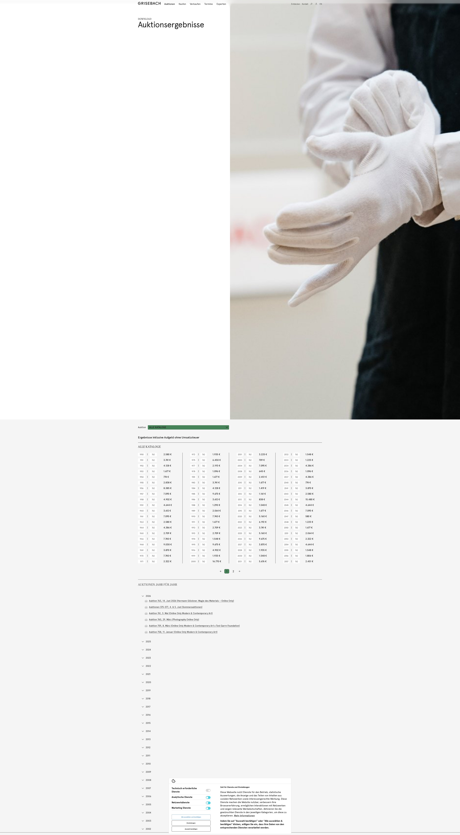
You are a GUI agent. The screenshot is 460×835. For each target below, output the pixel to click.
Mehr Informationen (244, 815)
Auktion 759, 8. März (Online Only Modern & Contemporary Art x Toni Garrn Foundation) (194, 625)
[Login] (316, 4)
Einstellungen (191, 823)
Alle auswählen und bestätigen (191, 817)
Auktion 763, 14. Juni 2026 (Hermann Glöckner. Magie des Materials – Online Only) (191, 600)
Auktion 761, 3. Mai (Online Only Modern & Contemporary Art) (181, 613)
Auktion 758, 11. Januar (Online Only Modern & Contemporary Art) (183, 632)
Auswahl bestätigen (191, 829)
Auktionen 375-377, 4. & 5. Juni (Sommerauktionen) (175, 607)
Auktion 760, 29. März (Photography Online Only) (174, 619)
